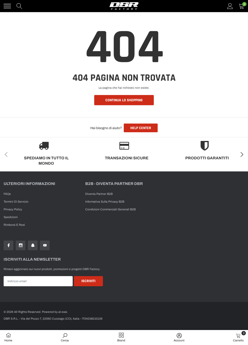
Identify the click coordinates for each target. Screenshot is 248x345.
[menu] (7, 6)
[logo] (124, 6)
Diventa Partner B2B (99, 194)
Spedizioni (11, 217)
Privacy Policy (13, 209)
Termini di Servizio (16, 201)
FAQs (7, 194)
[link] (8, 245)
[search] (19, 6)
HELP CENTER (140, 128)
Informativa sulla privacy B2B (104, 201)
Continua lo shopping (124, 100)
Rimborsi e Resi (14, 225)
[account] (230, 6)
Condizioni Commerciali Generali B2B (110, 209)
